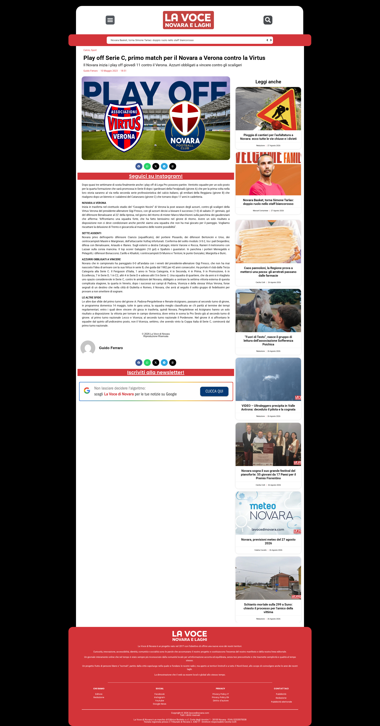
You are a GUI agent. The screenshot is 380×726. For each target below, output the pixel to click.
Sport (94, 50)
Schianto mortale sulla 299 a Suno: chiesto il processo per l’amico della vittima (268, 608)
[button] (110, 20)
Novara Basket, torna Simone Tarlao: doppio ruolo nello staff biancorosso (268, 202)
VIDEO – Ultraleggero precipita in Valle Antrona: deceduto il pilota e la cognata (268, 407)
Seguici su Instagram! (156, 176)
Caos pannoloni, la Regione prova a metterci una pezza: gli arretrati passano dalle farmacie (162, 40)
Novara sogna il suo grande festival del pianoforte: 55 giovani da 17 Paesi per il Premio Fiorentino (268, 474)
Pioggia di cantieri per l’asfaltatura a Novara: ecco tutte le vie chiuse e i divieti (268, 137)
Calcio (86, 50)
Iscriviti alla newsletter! (155, 372)
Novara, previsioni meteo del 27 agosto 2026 (268, 541)
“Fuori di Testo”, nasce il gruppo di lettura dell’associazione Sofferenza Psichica (268, 340)
